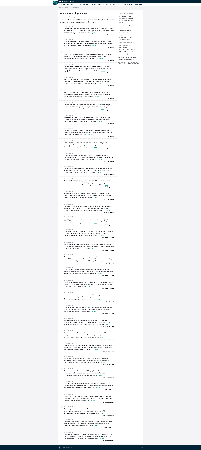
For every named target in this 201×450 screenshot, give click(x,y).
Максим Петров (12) (124, 32)
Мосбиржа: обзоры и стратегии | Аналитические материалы (127, 58)
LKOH (84, 4)
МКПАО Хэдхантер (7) (128, 51)
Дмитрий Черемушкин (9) (125, 35)
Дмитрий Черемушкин (127, 16)
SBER (87, 4)
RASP (125, 4)
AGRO (72, 4)
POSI (114, 4)
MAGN (91, 4)
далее (94, 33)
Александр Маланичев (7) (125, 39)
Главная (61, 7)
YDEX (99, 4)
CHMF (76, 4)
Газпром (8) (125, 47)
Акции (61, 1)
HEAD (128, 4)
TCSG (106, 4)
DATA (140, 4)
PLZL (121, 4)
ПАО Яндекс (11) (127, 45)
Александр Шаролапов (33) (125, 30)
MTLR (95, 4)
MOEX (132, 4)
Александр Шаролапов (127, 20)
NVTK (64, 4)
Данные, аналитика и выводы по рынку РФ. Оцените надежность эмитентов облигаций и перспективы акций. (129, 64)
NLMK (68, 4)
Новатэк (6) (125, 54)
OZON (136, 4)
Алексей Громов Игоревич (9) (126, 37)
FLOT (110, 4)
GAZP (60, 4)
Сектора (72, 1)
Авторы (66, 1)
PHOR (80, 4)
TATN (103, 4)
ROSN (117, 4)
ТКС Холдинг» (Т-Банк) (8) (129, 49)
